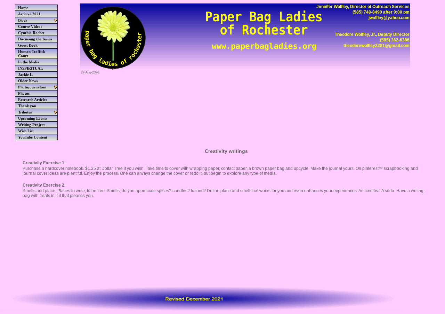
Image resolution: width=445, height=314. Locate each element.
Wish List (26, 131)
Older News (28, 81)
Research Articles (32, 99)
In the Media (28, 62)
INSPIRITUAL (30, 68)
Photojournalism (32, 87)
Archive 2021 (29, 14)
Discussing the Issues (35, 39)
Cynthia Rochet (31, 33)
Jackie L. (25, 74)
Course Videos (30, 26)
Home (23, 8)
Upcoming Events (32, 118)
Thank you (27, 106)
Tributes (25, 112)
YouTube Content (32, 137)
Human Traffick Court (31, 53)
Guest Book (28, 45)
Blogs (22, 20)
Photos (24, 93)
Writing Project (31, 125)
